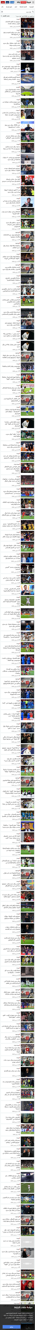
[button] (2, 11)
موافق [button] (11, 1327)
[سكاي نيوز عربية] (24, 2)
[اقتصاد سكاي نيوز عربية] (12, 2)
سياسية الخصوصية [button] (26, 1322)
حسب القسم (6, 16)
